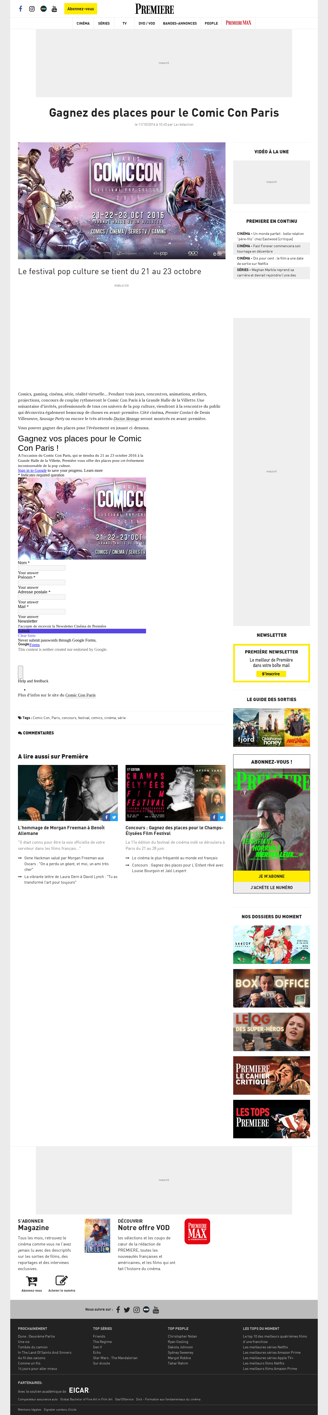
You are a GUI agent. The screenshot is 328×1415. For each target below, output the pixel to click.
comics (96, 717)
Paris (56, 717)
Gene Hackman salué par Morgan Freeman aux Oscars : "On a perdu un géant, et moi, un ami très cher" (66, 863)
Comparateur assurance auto (38, 1399)
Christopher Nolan (182, 1336)
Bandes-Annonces (180, 23)
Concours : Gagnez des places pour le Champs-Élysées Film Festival (174, 830)
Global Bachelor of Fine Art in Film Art (86, 1399)
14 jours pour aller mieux (37, 1368)
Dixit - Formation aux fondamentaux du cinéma (168, 1399)
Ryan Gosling (178, 1341)
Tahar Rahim (178, 1363)
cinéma (110, 717)
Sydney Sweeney (180, 1352)
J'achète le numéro (272, 887)
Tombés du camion (33, 1347)
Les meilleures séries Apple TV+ (268, 1358)
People (211, 23)
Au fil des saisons (31, 1358)
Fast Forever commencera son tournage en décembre (269, 248)
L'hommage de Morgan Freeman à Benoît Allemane (61, 830)
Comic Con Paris (80, 695)
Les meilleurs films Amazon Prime (270, 1368)
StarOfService (124, 1399)
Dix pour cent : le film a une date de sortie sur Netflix (270, 261)
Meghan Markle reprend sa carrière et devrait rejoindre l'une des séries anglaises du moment (266, 273)
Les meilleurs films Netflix (263, 1363)
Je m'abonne (272, 876)
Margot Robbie (179, 1358)
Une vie (23, 1341)
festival (83, 717)
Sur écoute (101, 1363)
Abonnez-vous (80, 8)
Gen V (97, 1347)
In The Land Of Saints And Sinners (44, 1352)
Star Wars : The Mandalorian (115, 1358)
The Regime (102, 1341)
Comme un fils (29, 1363)
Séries (104, 23)
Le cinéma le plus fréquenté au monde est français (175, 857)
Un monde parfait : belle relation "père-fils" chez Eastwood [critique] (270, 236)
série (122, 717)
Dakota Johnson (180, 1347)
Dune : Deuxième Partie (36, 1336)
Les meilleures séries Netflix (265, 1347)
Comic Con (41, 717)
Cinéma (83, 23)
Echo (97, 1352)
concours (69, 717)
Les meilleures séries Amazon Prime (272, 1352)
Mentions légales (29, 1409)
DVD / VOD (147, 23)
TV (124, 23)
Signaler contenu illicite (60, 1409)
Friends (99, 1336)
